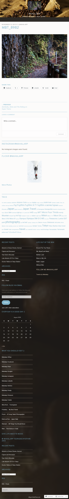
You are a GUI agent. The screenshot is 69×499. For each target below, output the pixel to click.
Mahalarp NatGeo (7, 386)
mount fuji (12, 216)
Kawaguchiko (49, 209)
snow (7, 226)
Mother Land (40, 255)
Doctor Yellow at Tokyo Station (11, 261)
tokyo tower (61, 226)
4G (2, 202)
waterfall (30, 229)
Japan (10, 208)
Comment (61, 134)
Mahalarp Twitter (7, 400)
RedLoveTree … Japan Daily (10, 419)
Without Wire (40, 265)
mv (30, 215)
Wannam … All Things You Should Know (13, 424)
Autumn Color (22, 202)
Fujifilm (20, 205)
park (3, 222)
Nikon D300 (64, 215)
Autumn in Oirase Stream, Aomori (12, 248)
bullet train (47, 202)
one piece (47, 218)
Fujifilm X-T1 (31, 205)
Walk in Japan (40, 261)
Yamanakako (53, 229)
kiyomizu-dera (61, 209)
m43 (31, 212)
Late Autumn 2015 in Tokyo (10, 258)
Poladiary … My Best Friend (10, 409)
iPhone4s (4, 209)
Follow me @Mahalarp (47, 270)
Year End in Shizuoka (8, 255)
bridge (38, 202)
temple (35, 226)
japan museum (18, 209)
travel (22, 229)
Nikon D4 (57, 215)
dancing (7, 205)
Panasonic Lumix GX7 (58, 218)
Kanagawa (41, 209)
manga (35, 212)
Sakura (40, 222)
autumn (14, 202)
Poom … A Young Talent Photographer (13, 414)
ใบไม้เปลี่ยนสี (12, 232)
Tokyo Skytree (53, 226)
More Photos (7, 185)
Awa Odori (29, 202)
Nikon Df (13, 219)
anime (5, 202)
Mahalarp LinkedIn (7, 381)
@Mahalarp (23, 24)
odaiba (17, 218)
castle (57, 202)
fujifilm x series (44, 205)
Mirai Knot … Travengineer (9, 405)
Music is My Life (41, 258)
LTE (23, 212)
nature (34, 216)
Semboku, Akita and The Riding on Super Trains (14, 107)
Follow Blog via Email (12, 285)
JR (37, 209)
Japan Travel (29, 208)
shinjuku (45, 222)
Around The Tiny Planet (43, 248)
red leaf (24, 222)
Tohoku (39, 226)
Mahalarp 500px (7, 357)
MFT (40, 212)
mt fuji (18, 215)
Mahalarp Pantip (6, 390)
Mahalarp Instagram (8, 376)
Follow (6, 302)
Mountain (5, 216)
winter (34, 229)
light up (19, 212)
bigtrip (34, 202)
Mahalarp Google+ (7, 371)
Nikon (44, 215)
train (10, 229)
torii (3, 229)
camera (54, 202)
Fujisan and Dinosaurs (8, 251)
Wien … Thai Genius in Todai (10, 428)
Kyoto (6, 212)
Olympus (22, 219)
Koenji (3, 212)
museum (23, 215)
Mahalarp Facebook (8, 362)
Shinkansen (50, 222)
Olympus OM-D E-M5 (35, 218)
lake (10, 212)
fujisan (55, 205)
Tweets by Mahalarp (42, 274)
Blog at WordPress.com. (35, 497)
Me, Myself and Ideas (42, 251)
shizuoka (57, 222)
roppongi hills (35, 222)
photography (12, 222)
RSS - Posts (5, 280)
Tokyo (45, 225)
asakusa (9, 202)
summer (21, 226)
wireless (38, 229)
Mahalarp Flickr (6, 366)
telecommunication (28, 226)
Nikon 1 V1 (50, 215)
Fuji (15, 205)
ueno (27, 229)
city (63, 202)
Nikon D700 (5, 219)
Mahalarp (34, 14)
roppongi (29, 222)
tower (6, 229)
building (41, 202)
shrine (62, 222)
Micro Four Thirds (50, 212)
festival (11, 205)
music (28, 215)
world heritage (45, 229)
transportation (15, 229)
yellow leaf (5, 232)
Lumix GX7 (26, 212)
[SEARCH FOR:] (17, 490)
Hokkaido (61, 205)
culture (3, 205)
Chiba (61, 202)
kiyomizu (55, 209)
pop (21, 222)
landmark (14, 212)
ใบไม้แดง (18, 232)
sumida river (15, 226)
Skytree (3, 226)
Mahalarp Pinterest (7, 395)
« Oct (3, 346)
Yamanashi (61, 229)
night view (38, 215)
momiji (61, 212)
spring (10, 226)
